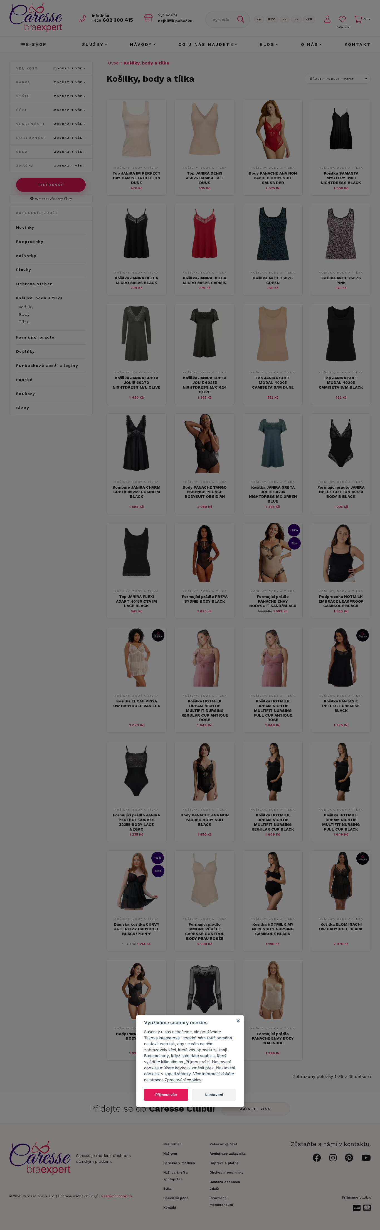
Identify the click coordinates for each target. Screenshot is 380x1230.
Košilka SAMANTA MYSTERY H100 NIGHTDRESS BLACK (341, 178)
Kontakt (358, 44)
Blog (267, 44)
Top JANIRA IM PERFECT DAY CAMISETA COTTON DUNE (136, 178)
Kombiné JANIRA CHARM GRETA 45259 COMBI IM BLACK (137, 492)
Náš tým (170, 1154)
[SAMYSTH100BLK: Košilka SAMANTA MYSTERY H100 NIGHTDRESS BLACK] (341, 157)
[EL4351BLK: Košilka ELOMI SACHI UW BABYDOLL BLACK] (341, 908)
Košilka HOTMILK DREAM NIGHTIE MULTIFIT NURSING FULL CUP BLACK (341, 822)
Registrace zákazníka (227, 1154)
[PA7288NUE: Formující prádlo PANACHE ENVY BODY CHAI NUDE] (272, 1017)
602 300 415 (112, 20)
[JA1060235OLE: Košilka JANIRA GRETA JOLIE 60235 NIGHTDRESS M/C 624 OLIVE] (204, 361)
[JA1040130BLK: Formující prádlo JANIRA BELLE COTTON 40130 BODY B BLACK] (341, 471)
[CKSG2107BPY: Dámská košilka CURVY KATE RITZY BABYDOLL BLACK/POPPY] (136, 908)
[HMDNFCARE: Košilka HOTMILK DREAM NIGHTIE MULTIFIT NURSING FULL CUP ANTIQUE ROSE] (272, 685)
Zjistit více (255, 1109)
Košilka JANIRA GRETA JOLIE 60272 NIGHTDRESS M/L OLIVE (137, 382)
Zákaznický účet (223, 1144)
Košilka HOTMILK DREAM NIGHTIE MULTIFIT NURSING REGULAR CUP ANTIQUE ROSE (204, 710)
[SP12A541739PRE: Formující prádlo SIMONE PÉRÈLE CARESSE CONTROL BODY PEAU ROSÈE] (204, 908)
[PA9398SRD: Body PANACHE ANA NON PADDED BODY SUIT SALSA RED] (272, 157)
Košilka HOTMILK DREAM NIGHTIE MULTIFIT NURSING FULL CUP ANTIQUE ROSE (273, 710)
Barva (49, 82)
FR (284, 19)
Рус (272, 19)
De (296, 19)
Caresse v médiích (179, 1163)
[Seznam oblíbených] (342, 19)
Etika (167, 1189)
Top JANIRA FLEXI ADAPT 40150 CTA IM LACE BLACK (136, 601)
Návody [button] (141, 44)
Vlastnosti (49, 124)
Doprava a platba (224, 1163)
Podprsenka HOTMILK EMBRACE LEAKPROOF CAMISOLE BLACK (341, 601)
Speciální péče (176, 1198)
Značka (49, 166)
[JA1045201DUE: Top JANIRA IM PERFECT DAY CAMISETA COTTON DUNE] (136, 157)
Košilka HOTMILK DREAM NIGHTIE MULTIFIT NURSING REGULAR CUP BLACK (272, 822)
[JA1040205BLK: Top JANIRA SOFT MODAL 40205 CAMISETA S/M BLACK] (341, 361)
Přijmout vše (166, 1094)
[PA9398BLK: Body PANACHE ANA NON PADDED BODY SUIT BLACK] (204, 799)
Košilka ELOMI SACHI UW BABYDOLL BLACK (341, 926)
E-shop (36, 44)
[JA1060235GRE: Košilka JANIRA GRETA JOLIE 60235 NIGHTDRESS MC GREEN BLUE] (272, 471)
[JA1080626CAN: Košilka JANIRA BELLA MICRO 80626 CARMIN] (204, 262)
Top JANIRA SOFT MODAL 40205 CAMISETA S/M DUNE (273, 382)
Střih (49, 96)
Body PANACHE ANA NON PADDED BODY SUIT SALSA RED (273, 178)
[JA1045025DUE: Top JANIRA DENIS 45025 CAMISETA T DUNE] (204, 157)
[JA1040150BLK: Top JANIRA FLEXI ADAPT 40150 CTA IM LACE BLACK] (136, 580)
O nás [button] (310, 44)
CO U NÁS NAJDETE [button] (206, 44)
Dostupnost (49, 138)
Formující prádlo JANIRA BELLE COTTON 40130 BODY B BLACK (340, 492)
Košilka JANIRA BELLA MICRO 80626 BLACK (136, 280)
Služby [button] (93, 44)
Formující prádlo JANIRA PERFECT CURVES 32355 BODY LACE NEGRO (136, 822)
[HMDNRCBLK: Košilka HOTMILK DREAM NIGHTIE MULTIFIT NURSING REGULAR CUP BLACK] (272, 799)
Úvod (113, 63)
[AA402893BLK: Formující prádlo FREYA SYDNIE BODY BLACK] (204, 580)
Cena (49, 152)
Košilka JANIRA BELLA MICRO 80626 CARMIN (204, 280)
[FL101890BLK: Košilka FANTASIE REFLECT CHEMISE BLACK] (341, 685)
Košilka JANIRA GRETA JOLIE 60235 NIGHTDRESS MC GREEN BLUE (273, 494)
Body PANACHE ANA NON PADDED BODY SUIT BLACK (205, 820)
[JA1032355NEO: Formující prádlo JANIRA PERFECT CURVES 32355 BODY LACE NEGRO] (136, 799)
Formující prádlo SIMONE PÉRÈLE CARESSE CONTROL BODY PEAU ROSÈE (204, 931)
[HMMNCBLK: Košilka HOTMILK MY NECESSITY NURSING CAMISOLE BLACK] (272, 908)
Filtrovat (51, 185)
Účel (49, 110)
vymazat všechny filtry (53, 199)
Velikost (49, 68)
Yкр (309, 19)
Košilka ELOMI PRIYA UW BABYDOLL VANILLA (136, 703)
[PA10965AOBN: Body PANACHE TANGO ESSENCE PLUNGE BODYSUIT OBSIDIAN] (204, 471)
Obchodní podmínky (226, 1172)
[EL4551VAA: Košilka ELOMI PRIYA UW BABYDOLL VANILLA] (136, 685)
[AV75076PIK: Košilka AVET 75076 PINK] (341, 262)
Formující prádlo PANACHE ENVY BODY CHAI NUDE (273, 1038)
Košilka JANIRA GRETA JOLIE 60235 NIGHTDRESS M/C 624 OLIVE (205, 385)
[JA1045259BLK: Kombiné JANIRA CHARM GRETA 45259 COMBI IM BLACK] (136, 471)
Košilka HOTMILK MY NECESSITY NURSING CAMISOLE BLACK (272, 929)
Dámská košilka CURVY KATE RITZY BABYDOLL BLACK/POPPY (136, 929)
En (259, 19)
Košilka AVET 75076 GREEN (273, 280)
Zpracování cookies (183, 1079)
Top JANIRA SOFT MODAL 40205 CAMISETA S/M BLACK (341, 382)
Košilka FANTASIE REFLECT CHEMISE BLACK (341, 706)
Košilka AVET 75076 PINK (341, 280)
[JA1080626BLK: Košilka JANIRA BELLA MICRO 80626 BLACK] (136, 262)
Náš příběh (172, 1144)
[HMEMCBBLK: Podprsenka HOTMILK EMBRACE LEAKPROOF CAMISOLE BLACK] (341, 580)
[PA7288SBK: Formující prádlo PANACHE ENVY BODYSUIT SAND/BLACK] (272, 580)
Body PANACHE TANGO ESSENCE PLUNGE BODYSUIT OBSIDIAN (204, 492)
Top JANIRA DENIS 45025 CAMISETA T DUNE (204, 178)
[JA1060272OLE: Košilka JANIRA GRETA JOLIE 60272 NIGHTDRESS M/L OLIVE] (136, 361)
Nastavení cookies (116, 1196)
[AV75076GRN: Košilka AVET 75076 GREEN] (272, 262)
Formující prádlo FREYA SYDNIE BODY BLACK (205, 598)
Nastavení (214, 1094)
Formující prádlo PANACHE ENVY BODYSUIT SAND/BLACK (273, 601)
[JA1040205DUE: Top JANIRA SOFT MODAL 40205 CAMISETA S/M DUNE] (272, 361)
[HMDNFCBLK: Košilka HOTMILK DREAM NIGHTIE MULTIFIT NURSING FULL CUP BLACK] (341, 799)
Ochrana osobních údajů (78, 1196)
